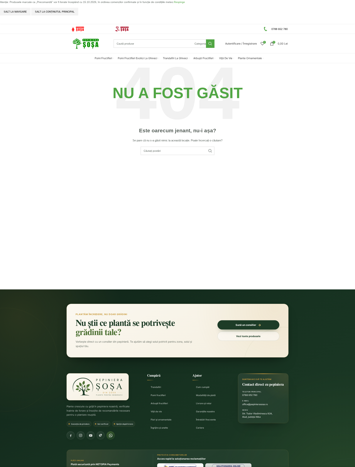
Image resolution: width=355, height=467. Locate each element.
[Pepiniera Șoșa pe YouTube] (91, 435)
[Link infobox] (87, 29)
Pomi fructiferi (158, 395)
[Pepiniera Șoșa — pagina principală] (98, 386)
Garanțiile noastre (205, 411)
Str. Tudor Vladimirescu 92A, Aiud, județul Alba (257, 415)
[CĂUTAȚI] (210, 43)
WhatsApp (177, 19)
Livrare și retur (204, 403)
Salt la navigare (15, 11)
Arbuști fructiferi (159, 403)
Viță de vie (156, 411)
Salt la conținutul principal (55, 11)
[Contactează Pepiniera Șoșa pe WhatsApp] (110, 435)
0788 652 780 (249, 395)
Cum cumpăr (203, 387)
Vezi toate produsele (248, 336)
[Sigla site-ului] (85, 43)
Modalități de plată (206, 395)
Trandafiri (156, 387)
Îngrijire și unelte (159, 427)
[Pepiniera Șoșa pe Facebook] (71, 435)
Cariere (200, 427)
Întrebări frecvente (206, 419)
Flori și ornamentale (161, 419)
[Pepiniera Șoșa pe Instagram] (81, 435)
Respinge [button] (179, 2)
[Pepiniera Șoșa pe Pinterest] (101, 435)
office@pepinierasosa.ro (255, 404)
